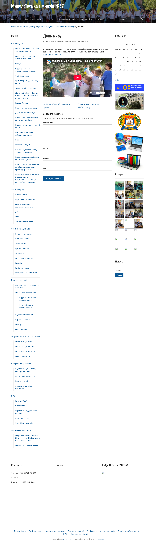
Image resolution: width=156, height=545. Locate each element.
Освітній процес (18, 189)
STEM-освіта (20, 406)
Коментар (48, 122)
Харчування (19, 253)
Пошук (142, 19)
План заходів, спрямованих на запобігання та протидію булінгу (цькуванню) (27, 167)
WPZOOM (100, 539)
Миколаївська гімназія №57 (37, 6)
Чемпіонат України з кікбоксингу (88, 106)
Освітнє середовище (28, 27)
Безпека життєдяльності (24, 258)
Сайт (45, 168)
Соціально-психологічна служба (25, 336)
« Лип (117, 80)
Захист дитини (20, 244)
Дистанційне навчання (24, 221)
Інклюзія (18, 263)
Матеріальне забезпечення (26, 273)
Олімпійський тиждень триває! (56, 106)
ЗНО (17, 217)
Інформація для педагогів (25, 351)
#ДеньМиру (48, 55)
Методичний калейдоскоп (25, 376)
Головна (14, 27)
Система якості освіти (21, 430)
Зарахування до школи (67, 19)
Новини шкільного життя (32, 19)
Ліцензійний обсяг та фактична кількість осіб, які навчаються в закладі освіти (27, 95)
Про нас (14, 19)
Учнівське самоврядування (25, 293)
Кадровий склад (21, 103)
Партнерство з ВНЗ (22, 319)
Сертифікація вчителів (24, 423)
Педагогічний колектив (24, 315)
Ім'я (45, 149)
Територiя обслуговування (25, 88)
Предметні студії (21, 381)
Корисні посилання (22, 356)
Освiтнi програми (22, 76)
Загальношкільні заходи (65, 27)
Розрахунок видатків (23, 145)
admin (48, 41)
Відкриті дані (17, 43)
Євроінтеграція (21, 329)
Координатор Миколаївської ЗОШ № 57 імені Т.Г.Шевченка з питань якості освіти (27, 438)
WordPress (67, 539)
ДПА (17, 212)
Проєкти (50, 19)
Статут (18, 64)
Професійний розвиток (21, 363)
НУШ (13, 396)
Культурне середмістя (45, 27)
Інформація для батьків (24, 346)
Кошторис (19, 140)
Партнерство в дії (19, 280)
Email (46, 158)
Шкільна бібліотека (22, 239)
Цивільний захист (22, 268)
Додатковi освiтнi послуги (25, 113)
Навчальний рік (21, 195)
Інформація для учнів (23, 342)
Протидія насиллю (22, 248)
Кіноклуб (18, 324)
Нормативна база (85, 19)
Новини (74, 41)
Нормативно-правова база (25, 199)
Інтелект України (21, 401)
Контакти (99, 19)
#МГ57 (58, 55)
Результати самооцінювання (26, 445)
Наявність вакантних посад (26, 108)
